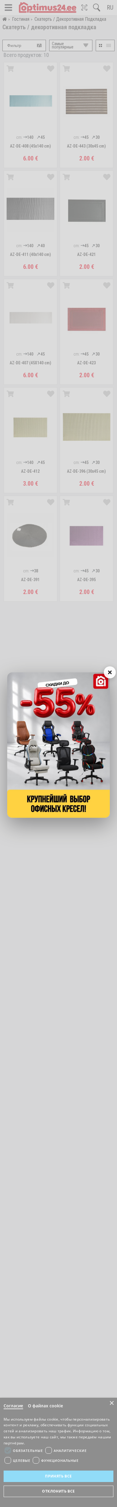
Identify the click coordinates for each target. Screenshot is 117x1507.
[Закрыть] (110, 672)
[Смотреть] (58, 745)
